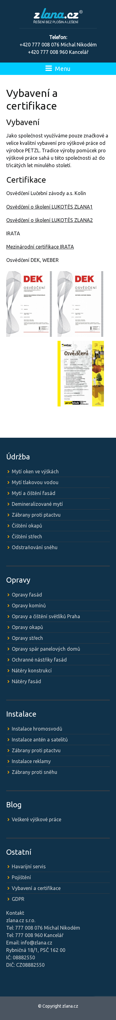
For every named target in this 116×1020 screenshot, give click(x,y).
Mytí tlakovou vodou (35, 482)
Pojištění (21, 877)
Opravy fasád (27, 594)
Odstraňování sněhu (35, 547)
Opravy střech (27, 638)
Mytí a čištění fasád (33, 493)
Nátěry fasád (26, 681)
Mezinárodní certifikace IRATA (40, 247)
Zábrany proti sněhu (34, 772)
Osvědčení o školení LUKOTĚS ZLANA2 (49, 220)
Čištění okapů (27, 525)
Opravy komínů (29, 605)
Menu (62, 68)
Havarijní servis (29, 866)
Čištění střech (27, 536)
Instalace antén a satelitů (40, 739)
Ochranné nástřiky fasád (39, 659)
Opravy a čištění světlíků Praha (46, 616)
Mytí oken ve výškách (35, 471)
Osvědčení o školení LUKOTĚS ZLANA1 (49, 207)
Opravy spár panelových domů (46, 649)
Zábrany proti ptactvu (36, 515)
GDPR (18, 899)
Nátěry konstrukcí (32, 670)
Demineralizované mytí (37, 504)
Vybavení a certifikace (36, 888)
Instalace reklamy (31, 761)
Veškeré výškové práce (36, 819)
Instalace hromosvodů (37, 728)
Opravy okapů (27, 627)
